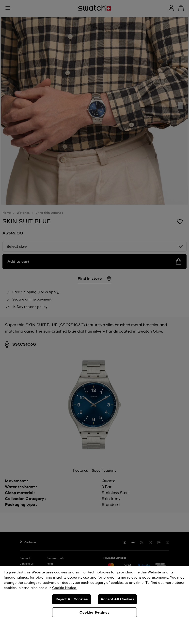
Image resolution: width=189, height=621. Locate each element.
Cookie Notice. (64, 588)
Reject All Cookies (72, 599)
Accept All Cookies (117, 599)
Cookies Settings (94, 612)
